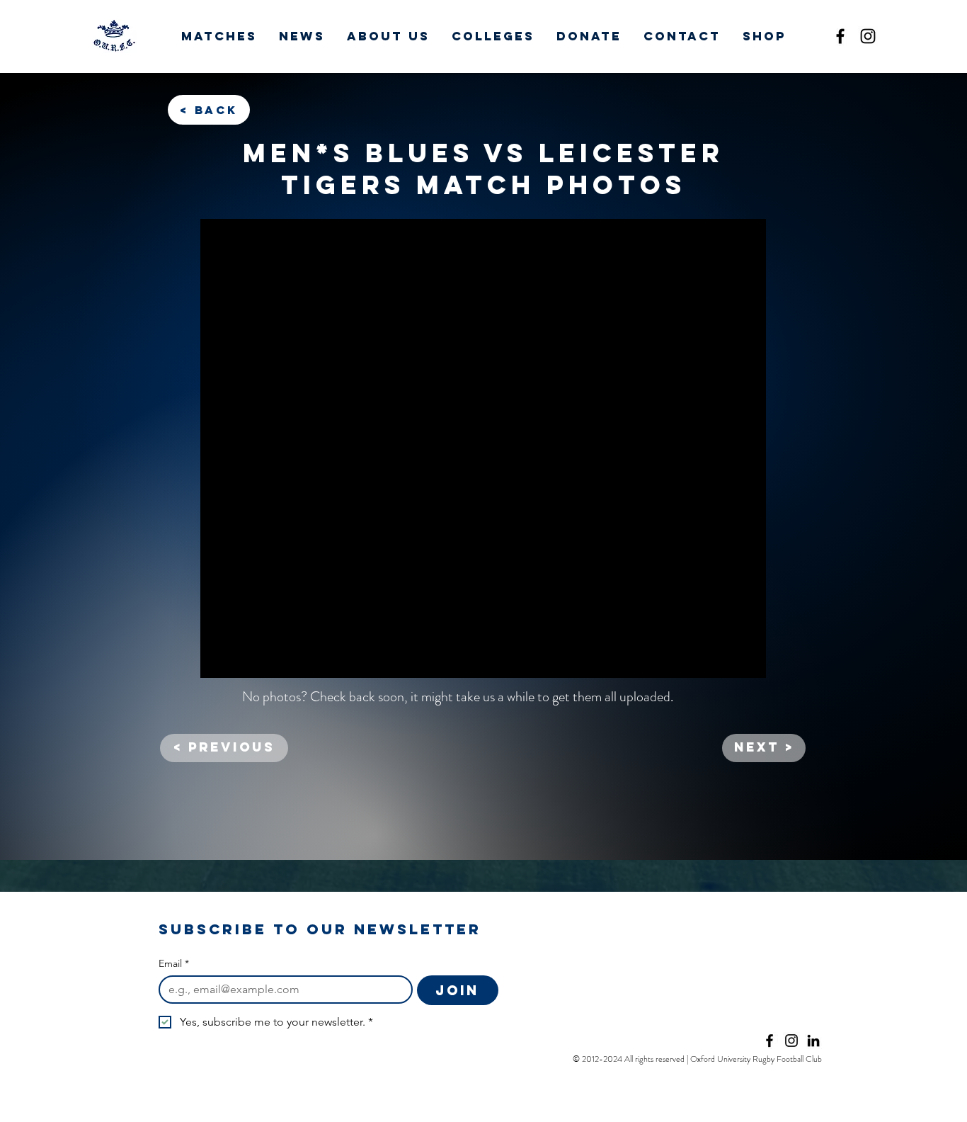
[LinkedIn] (813, 1040)
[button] (219, 36)
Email (174, 964)
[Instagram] (868, 36)
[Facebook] (840, 36)
